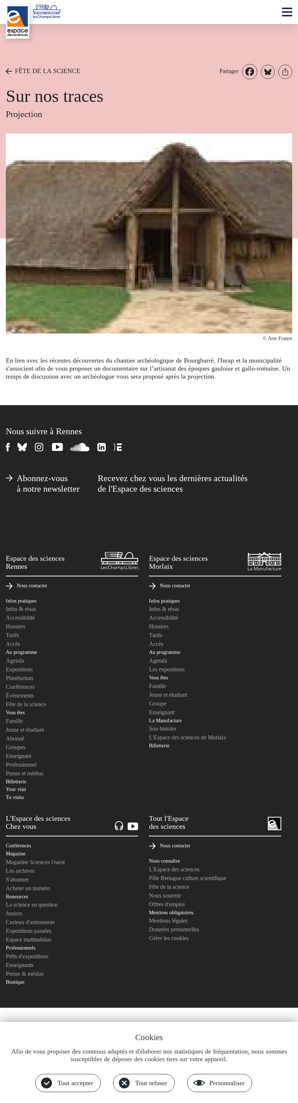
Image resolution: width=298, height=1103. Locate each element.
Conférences (20, 687)
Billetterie (16, 781)
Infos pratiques (21, 601)
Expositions (19, 669)
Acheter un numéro (28, 888)
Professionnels (20, 948)
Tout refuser (151, 1083)
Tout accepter (75, 1083)
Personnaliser (227, 1083)
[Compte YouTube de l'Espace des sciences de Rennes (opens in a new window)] (57, 447)
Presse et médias (24, 773)
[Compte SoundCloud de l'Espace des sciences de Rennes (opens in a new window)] (80, 447)
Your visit (16, 789)
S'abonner (17, 879)
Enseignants (19, 965)
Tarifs (12, 635)
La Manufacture (165, 720)
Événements (20, 695)
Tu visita (15, 797)
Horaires (15, 626)
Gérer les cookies (169, 938)
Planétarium (19, 678)
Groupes (15, 747)
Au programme (21, 652)
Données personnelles (174, 929)
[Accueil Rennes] (17, 22)
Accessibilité (20, 618)
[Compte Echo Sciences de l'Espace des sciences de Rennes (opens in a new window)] (117, 447)
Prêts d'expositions (27, 956)
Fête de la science (26, 704)
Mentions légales (168, 921)
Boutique (15, 982)
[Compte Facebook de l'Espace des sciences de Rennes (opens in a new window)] (8, 447)
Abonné (15, 738)
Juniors (14, 913)
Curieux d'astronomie (30, 922)
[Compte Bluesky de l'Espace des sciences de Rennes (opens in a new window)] (22, 447)
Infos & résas (21, 609)
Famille (14, 721)
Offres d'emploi (167, 904)
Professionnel (21, 765)
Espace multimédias (28, 939)
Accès (13, 644)
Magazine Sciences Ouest (35, 862)
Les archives (20, 871)
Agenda (15, 661)
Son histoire (162, 729)
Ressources (17, 896)
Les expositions (167, 669)
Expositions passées (28, 931)
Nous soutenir (165, 895)
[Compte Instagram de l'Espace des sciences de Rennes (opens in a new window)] (40, 447)
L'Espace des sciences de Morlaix (187, 737)
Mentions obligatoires (171, 912)
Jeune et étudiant (25, 730)
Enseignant (18, 756)
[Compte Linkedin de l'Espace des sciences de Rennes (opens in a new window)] (101, 447)
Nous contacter (32, 585)
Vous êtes (15, 712)
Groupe (157, 703)
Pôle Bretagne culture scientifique (187, 878)
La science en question (32, 905)
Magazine (15, 853)
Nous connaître (164, 861)
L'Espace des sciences (174, 869)
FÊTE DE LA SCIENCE (47, 71)
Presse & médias (25, 974)
